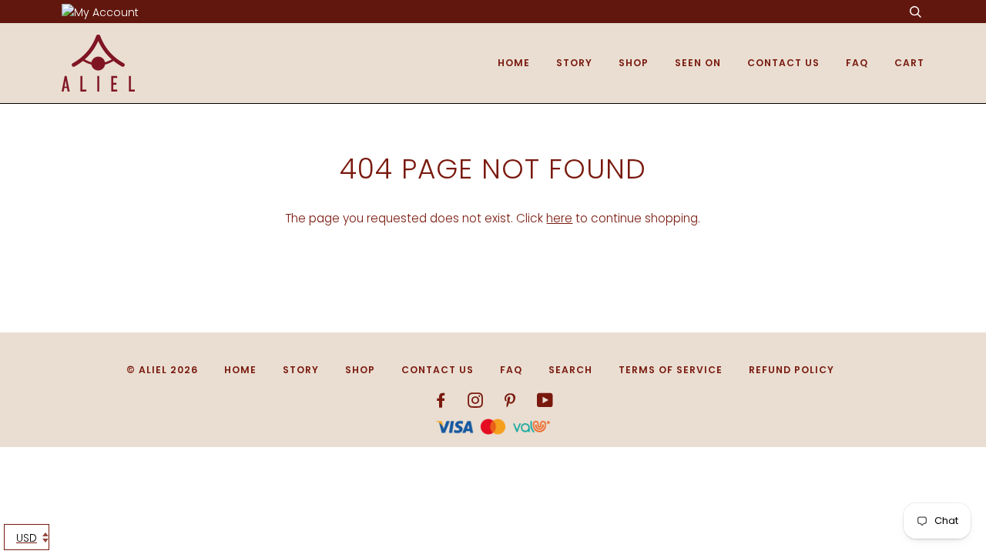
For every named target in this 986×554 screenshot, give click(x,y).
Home (514, 62)
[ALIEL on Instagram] (476, 402)
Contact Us (783, 62)
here (559, 218)
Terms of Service (671, 369)
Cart (909, 62)
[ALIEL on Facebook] (441, 402)
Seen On (698, 62)
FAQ (857, 62)
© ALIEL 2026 (162, 369)
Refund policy (791, 369)
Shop (634, 62)
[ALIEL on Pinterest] (510, 402)
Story (574, 62)
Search (570, 369)
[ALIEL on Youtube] (545, 402)
